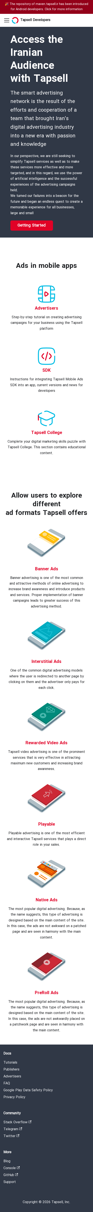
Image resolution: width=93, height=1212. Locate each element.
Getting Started (32, 225)
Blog (6, 1161)
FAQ (6, 1083)
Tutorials (10, 1062)
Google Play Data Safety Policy (28, 1090)
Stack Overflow (15, 1122)
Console (9, 1168)
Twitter (9, 1136)
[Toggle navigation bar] (6, 20)
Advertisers (12, 1076)
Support (9, 1182)
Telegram (10, 1129)
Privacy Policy (14, 1097)
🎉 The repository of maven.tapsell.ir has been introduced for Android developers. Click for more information (46, 7)
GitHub (8, 1175)
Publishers (11, 1069)
